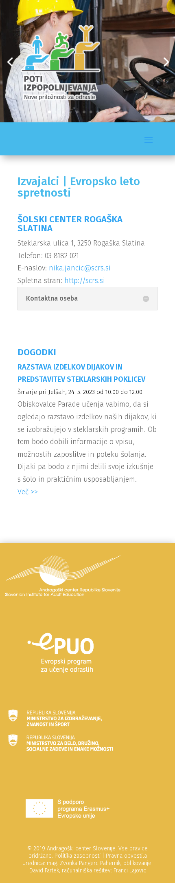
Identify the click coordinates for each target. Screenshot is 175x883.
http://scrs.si (84, 280)
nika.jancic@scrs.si (80, 267)
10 (111, 112)
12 (125, 112)
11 (118, 112)
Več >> (28, 491)
